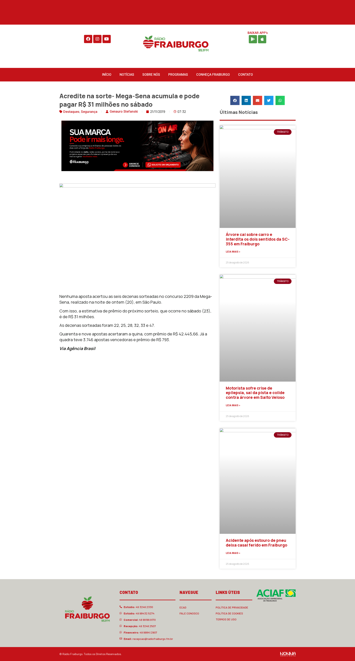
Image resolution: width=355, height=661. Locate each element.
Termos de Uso (226, 619)
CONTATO (245, 75)
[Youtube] (107, 39)
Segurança (89, 112)
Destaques (71, 112)
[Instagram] (97, 39)
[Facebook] (88, 39)
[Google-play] (253, 39)
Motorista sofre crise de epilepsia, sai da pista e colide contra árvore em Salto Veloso (255, 392)
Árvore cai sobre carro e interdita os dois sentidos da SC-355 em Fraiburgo (257, 239)
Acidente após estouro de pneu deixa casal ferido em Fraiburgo (256, 543)
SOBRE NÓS (151, 75)
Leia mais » (233, 251)
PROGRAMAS (178, 75)
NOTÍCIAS (127, 75)
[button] (235, 100)
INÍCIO (106, 75)
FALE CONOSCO (189, 613)
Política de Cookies (229, 613)
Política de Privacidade (232, 607)
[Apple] (262, 39)
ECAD (183, 607)
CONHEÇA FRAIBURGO (213, 75)
